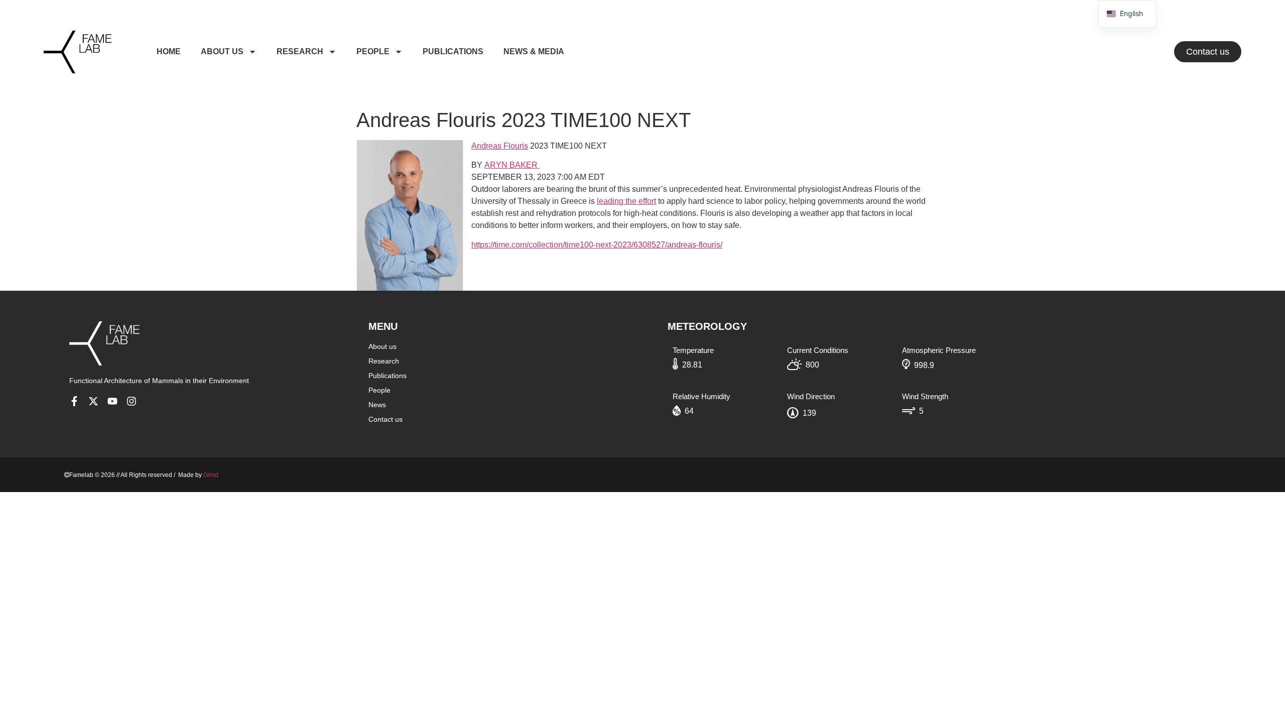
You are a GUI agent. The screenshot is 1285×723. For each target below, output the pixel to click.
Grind (210, 474)
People (373, 51)
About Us (222, 51)
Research (300, 51)
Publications (453, 51)
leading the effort (626, 201)
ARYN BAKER (512, 165)
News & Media (533, 51)
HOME (169, 51)
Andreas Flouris (499, 146)
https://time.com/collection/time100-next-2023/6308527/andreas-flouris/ (596, 244)
